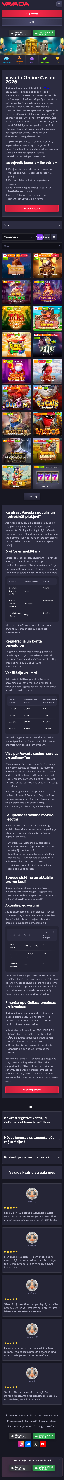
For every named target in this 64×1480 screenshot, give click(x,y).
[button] (3, 46)
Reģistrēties (32, 13)
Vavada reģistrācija (32, 1089)
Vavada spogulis (32, 208)
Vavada (48, 87)
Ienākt (32, 22)
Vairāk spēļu (32, 496)
